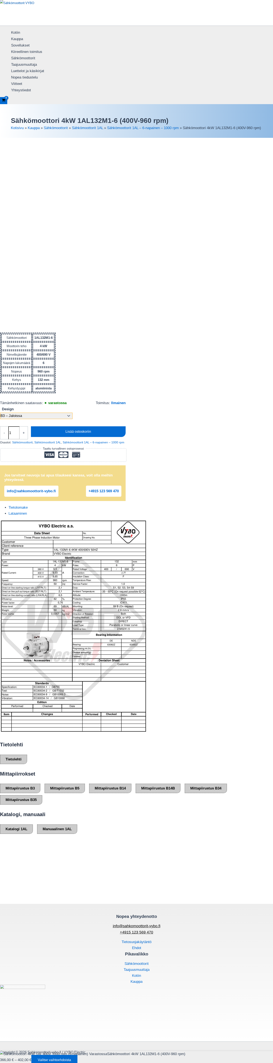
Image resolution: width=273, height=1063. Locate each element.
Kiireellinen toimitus (26, 52)
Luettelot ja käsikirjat (27, 71)
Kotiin (15, 33)
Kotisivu (17, 128)
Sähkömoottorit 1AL (87, 128)
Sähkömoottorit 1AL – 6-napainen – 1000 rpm (143, 128)
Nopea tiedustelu (24, 77)
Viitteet (16, 84)
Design (8, 409)
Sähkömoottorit (23, 58)
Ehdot (136, 948)
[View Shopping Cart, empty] (3, 100)
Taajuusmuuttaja (24, 65)
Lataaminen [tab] (18, 513)
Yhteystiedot (21, 90)
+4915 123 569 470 (104, 491)
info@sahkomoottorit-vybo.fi (31, 491)
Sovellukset (20, 45)
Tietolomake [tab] (18, 507)
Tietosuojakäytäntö (136, 942)
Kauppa (17, 39)
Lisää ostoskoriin (78, 431)
